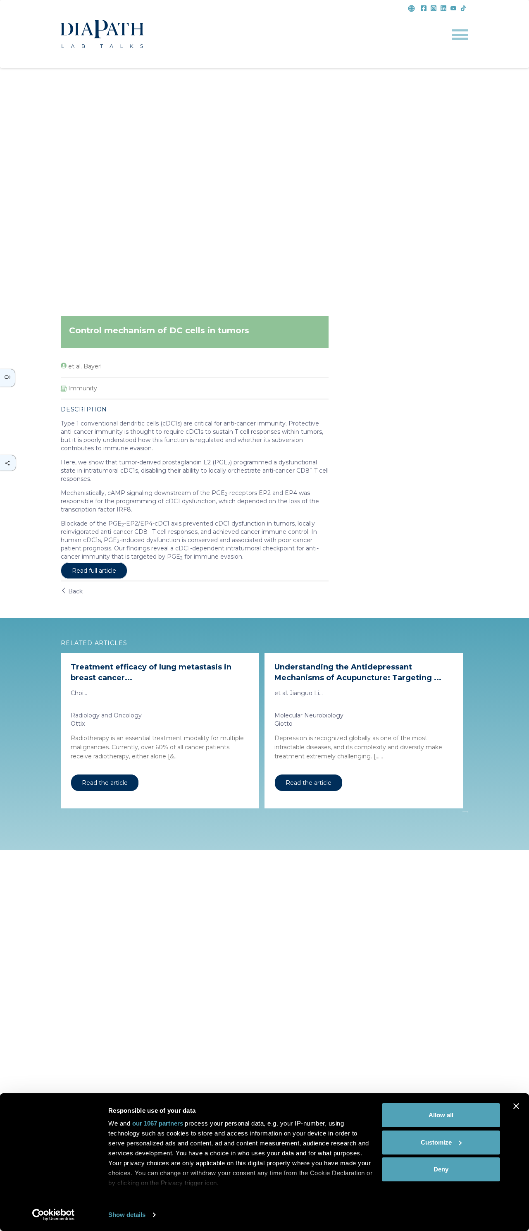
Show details (126, 1214)
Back (75, 591)
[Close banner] (516, 1106)
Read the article (105, 782)
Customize (436, 1142)
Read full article (94, 570)
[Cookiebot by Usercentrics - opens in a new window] (53, 1215)
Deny (441, 1169)
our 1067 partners (157, 1123)
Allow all (441, 1115)
